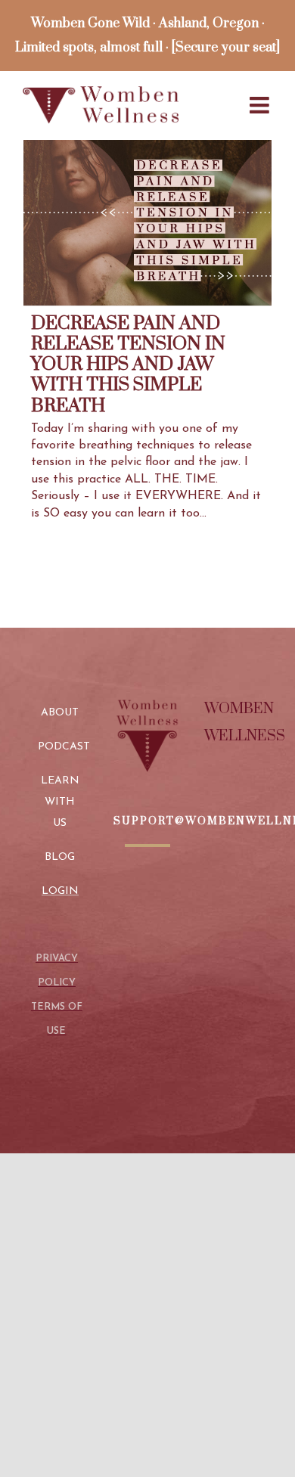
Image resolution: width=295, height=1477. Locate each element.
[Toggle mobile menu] (261, 105)
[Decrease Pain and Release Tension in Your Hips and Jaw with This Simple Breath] (147, 223)
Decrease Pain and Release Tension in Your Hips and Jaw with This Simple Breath (128, 364)
